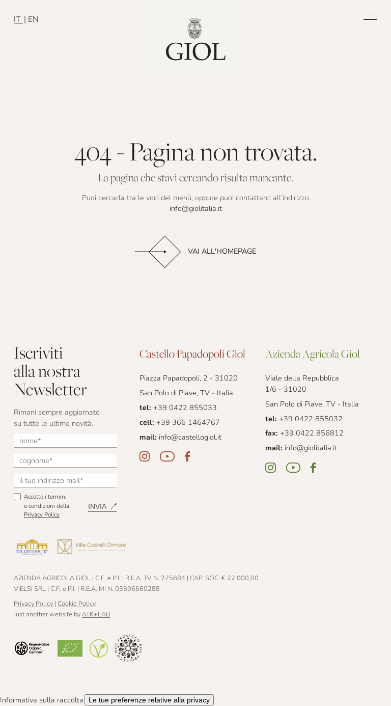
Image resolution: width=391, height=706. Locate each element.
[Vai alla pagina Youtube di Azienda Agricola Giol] (293, 468)
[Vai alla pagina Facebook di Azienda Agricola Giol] (313, 468)
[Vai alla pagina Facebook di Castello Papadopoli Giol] (187, 456)
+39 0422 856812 (312, 434)
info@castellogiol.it (190, 438)
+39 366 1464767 (188, 423)
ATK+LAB (96, 615)
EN (33, 20)
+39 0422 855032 (311, 419)
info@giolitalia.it (196, 209)
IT (18, 20)
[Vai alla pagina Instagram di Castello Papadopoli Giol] (144, 456)
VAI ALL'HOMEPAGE (222, 252)
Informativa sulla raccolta (41, 700)
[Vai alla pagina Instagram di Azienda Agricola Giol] (270, 468)
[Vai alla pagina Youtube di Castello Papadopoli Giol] (167, 456)
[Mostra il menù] (370, 17)
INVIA (97, 506)
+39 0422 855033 (185, 408)
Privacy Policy (42, 515)
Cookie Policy (77, 604)
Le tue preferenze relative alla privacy (149, 700)
